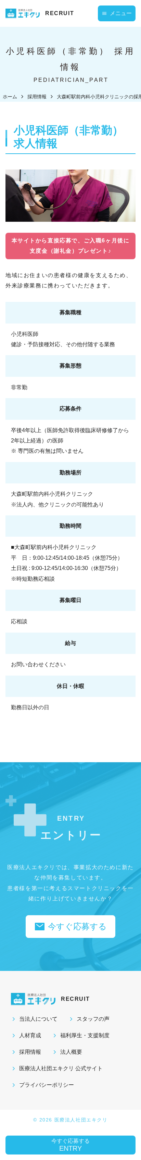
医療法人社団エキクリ (81, 1120)
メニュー (121, 13)
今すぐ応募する (77, 926)
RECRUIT (59, 13)
